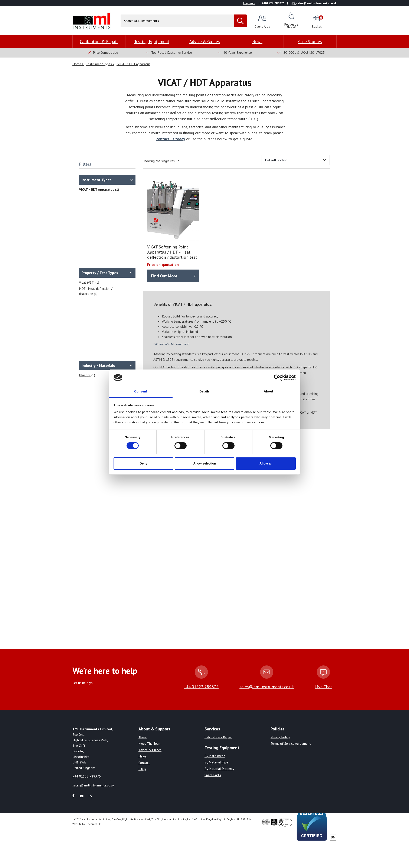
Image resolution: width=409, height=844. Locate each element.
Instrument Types (99, 64)
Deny (143, 463)
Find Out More (164, 276)
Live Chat (323, 687)
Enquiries (249, 3)
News (257, 41)
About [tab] (268, 391)
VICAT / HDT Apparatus (133, 64)
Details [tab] (204, 391)
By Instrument (214, 756)
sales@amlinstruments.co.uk (266, 687)
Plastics (85, 375)
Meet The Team (149, 743)
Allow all (265, 463)
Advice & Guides (204, 41)
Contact (144, 762)
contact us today (170, 138)
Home (77, 64)
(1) (89, 282)
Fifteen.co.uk (93, 823)
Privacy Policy (280, 737)
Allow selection (204, 463)
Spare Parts (212, 775)
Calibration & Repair (99, 41)
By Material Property (219, 768)
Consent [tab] (140, 391)
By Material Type (216, 762)
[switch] (180, 445)
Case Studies (310, 41)
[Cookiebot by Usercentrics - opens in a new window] (277, 377)
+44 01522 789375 (201, 687)
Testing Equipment (151, 41)
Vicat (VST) (87, 282)
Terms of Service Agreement (291, 743)
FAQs (142, 769)
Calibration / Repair (218, 737)
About (142, 737)
